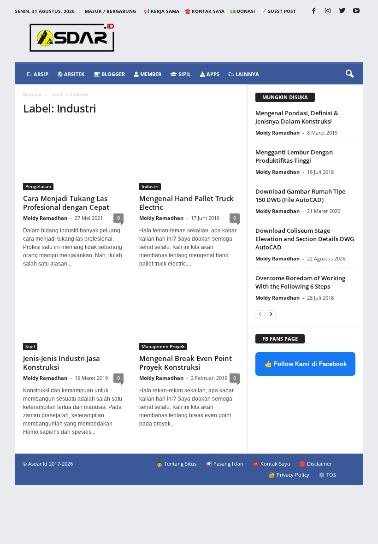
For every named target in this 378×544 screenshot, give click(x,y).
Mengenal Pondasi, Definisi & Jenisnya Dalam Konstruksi (296, 117)
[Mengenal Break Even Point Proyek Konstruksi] (189, 317)
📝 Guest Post (278, 11)
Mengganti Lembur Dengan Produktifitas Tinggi (294, 156)
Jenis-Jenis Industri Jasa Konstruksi (61, 363)
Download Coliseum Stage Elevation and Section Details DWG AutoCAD (304, 238)
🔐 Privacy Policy (289, 474)
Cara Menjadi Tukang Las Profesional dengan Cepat (66, 203)
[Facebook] (313, 11)
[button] (349, 74)
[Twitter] (342, 11)
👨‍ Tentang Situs (176, 463)
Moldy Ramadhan (45, 217)
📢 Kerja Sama (161, 11)
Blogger (112, 74)
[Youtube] (356, 11)
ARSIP (40, 74)
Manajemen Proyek (163, 346)
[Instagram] (327, 11)
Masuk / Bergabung (110, 11)
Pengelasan (38, 186)
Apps (212, 74)
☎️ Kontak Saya (204, 11)
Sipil (184, 74)
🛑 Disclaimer (315, 463)
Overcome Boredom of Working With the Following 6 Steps (300, 282)
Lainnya (246, 74)
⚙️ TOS (327, 474)
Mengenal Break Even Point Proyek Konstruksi (185, 363)
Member (150, 74)
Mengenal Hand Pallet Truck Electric (186, 203)
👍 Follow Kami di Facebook (306, 364)
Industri (150, 186)
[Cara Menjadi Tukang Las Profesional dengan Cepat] (73, 157)
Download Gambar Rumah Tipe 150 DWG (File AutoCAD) (300, 195)
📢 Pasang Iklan (224, 463)
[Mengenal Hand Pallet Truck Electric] (189, 157)
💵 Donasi (242, 11)
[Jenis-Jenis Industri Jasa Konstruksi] (73, 317)
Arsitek (73, 74)
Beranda (32, 94)
